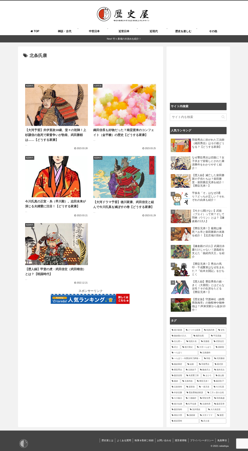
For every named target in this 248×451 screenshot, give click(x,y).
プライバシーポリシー (202, 440)
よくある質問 (124, 440)
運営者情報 (181, 440)
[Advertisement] (90, 68)
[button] (223, 117)
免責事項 (222, 440)
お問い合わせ (164, 440)
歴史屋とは (107, 440)
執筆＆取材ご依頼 (144, 440)
